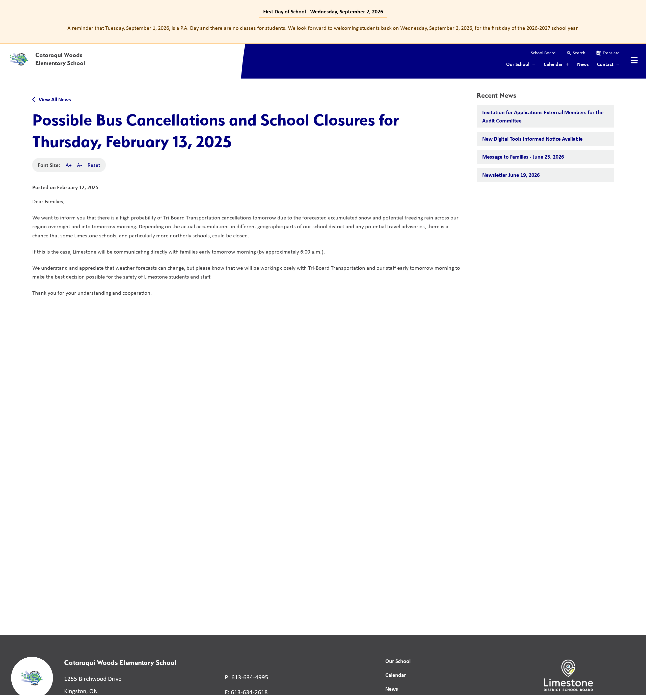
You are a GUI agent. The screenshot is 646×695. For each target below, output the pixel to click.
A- (79, 165)
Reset (94, 165)
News (583, 64)
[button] (576, 52)
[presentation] (634, 60)
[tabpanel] (323, 27)
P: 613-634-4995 (246, 677)
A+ (69, 165)
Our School (398, 661)
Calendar (395, 675)
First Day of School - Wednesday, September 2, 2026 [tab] (323, 11)
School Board (543, 53)
